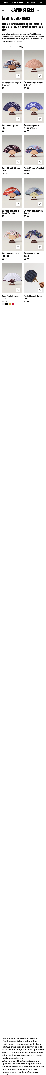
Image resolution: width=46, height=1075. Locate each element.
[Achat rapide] (18, 290)
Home (3, 47)
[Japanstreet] (23, 9)
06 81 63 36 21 (38, 3)
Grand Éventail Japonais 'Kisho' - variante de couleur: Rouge (13, 304)
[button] (38, 9)
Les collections (11, 47)
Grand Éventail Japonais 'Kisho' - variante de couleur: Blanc (3, 304)
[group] (23, 2)
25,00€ (4, 88)
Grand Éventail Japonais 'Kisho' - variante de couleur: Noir (6, 304)
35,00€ (26, 301)
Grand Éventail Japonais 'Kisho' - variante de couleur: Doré (10, 304)
